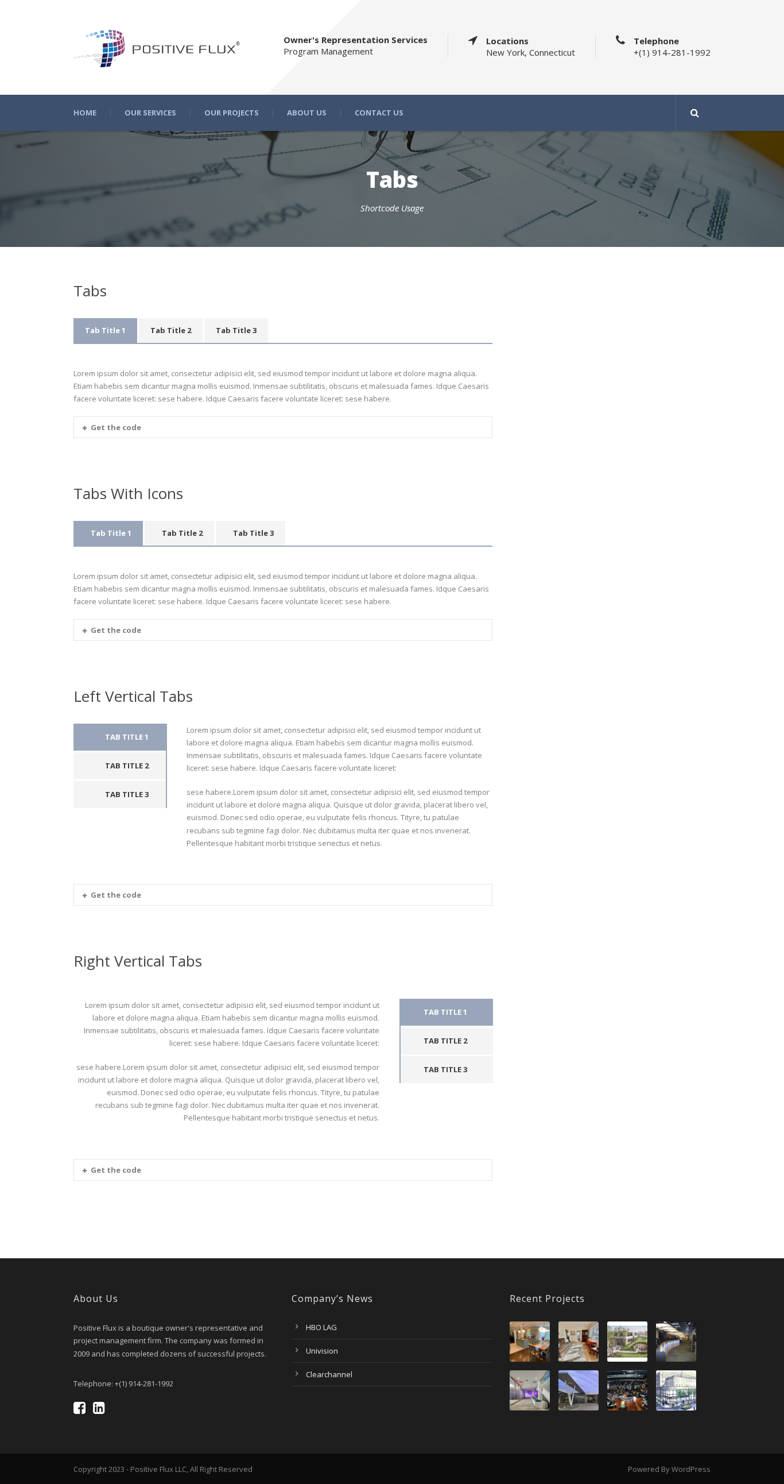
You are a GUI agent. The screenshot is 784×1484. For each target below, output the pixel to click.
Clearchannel (329, 1374)
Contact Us (379, 113)
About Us (307, 113)
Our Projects (231, 113)
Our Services (150, 113)
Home (84, 113)
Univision (322, 1351)
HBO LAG (321, 1327)
